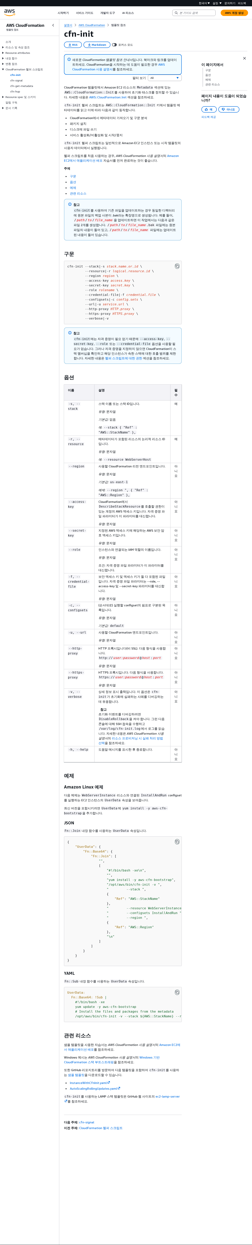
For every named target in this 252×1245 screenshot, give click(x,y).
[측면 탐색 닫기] (53, 25)
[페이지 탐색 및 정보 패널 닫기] (244, 58)
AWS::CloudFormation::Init (108, 97)
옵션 (73, 182)
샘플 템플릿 (76, 1075)
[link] (118, 25)
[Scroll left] (54, 13)
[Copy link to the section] (60, 254)
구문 (73, 176)
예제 (73, 188)
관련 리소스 (78, 193)
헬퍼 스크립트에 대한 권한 (123, 358)
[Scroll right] (136, 13)
